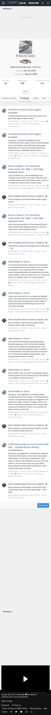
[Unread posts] (42, 3)
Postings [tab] (24, 98)
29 (5, 83)
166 (22, 83)
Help (45, 708)
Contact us (16, 705)
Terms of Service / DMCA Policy (14, 708)
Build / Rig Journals (16, 207)
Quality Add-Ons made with (13, 694)
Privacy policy (35, 708)
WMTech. (33, 694)
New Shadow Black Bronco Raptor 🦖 (28, 196)
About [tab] (45, 98)
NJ (39, 67)
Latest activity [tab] (9, 98)
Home (4, 712)
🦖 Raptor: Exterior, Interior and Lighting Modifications (28, 123)
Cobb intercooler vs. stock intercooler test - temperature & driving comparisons (28, 447)
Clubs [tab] (35, 98)
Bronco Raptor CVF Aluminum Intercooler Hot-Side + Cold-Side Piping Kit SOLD (25, 169)
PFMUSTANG (13, 121)
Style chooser (7, 701)
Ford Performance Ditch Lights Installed (24, 111)
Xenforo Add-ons (15, 697)
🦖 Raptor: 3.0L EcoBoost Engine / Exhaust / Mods (26, 283)
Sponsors (5, 705)
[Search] (47, 3)
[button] (3, 3)
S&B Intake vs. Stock (19, 261)
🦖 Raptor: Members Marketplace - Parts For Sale (28, 186)
